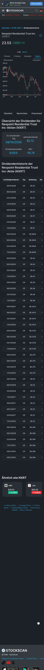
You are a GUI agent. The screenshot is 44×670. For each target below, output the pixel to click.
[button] (3, 10)
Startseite (6, 28)
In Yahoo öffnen (10, 505)
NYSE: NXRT (17, 28)
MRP (10, 486)
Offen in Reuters (26, 510)
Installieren (36, 4)
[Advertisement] (22, 104)
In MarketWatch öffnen (19, 508)
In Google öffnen (25, 505)
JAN (33, 486)
